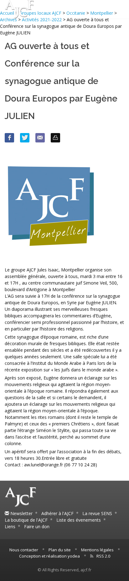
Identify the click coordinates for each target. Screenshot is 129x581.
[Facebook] (9, 137)
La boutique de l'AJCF (26, 520)
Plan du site (60, 550)
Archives (8, 19)
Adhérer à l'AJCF (57, 513)
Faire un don (36, 526)
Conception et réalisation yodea (49, 556)
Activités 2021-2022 (42, 19)
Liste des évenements (78, 520)
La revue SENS (97, 513)
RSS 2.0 (103, 556)
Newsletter (21, 513)
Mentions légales (97, 550)
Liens (10, 526)
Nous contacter (23, 550)
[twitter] (24, 137)
